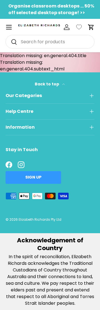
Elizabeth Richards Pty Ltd (40, 219)
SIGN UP (33, 177)
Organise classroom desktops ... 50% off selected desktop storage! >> (51, 9)
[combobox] (50, 41)
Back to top (47, 84)
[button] (91, 27)
